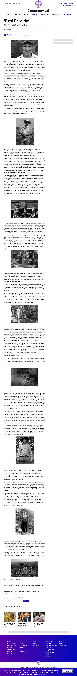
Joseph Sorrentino (8, 28)
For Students (35, 647)
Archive (15, 3)
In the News (9, 647)
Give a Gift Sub (36, 645)
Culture (34, 14)
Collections (44, 14)
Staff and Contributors (11, 649)
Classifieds (60, 643)
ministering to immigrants (26, 585)
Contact (21, 643)
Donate (60, 3)
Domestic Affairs (15, 31)
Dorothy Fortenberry (23, 625)
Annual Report (48, 656)
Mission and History (11, 643)
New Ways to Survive (17, 593)
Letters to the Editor (24, 645)
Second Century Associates (51, 645)
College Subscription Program (50, 650)
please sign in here (53, 670)
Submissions (22, 647)
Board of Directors (11, 651)
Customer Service (23, 651)
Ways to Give (67, 14)
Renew (34, 643)
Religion (8, 14)
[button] (5, 35)
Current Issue (8, 3)
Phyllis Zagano (37, 626)
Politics (17, 14)
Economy (23, 31)
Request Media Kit (62, 645)
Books (26, 14)
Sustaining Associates (50, 652)
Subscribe (55, 14)
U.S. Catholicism (45, 31)
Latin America (7, 31)
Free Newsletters (69, 5)
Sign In (71, 3)
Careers (21, 649)
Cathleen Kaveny (8, 626)
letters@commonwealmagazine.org (29, 35)
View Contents (20, 606)
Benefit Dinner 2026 (50, 643)
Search (66, 3)
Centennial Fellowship (11, 645)
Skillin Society (48, 647)
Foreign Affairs (29, 31)
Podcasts (21, 3)
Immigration (37, 31)
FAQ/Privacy (10, 653)
